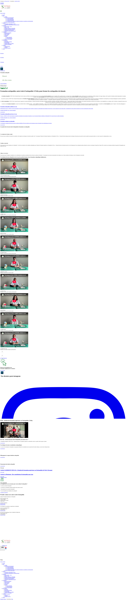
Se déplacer (6, 35)
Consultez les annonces (4, 492)
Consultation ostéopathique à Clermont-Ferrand (11, 24)
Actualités (4, 45)
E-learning (2, 3)
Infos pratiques (4, 588)
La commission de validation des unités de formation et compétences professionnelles (19, 21)
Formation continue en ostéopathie (9, 28)
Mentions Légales (3, 599)
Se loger (5, 36)
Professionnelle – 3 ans (8, 26)
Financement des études (8, 41)
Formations (4, 25)
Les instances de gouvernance (9, 17)
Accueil (3, 563)
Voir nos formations (3, 83)
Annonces (6, 47)
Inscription (2, 2)
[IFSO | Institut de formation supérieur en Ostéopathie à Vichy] (5, 9)
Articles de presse (7, 46)
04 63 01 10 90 (17, 1)
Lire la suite (2, 472)
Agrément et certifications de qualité (10, 579)
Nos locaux (6, 40)
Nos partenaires (6, 42)
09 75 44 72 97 (7, 1)
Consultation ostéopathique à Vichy (9, 23)
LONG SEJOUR (9, 37)
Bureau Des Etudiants (7, 32)
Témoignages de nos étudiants (9, 30)
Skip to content (2, 13)
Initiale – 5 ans (6, 27)
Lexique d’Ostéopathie (8, 44)
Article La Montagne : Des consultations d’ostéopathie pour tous (16, 474)
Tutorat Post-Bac (7, 33)
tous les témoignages (3, 358)
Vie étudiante (4, 31)
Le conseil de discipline (10, 20)
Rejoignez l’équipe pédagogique (9, 570)
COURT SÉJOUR (9, 38)
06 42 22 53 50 (2, 504)
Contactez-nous (4, 545)
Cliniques (3, 571)
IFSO (3, 15)
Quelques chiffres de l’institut (9, 43)
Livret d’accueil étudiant (8, 587)
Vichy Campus (6, 34)
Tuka (12, 599)
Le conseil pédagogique (10, 19)
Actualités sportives (7, 596)
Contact (3, 48)
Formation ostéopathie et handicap (9, 29)
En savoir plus (2, 70)
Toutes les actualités (3, 477)
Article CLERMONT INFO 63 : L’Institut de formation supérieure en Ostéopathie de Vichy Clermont (26, 470)
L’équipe (5, 16)
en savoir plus (2, 119)
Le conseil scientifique (9, 18)
